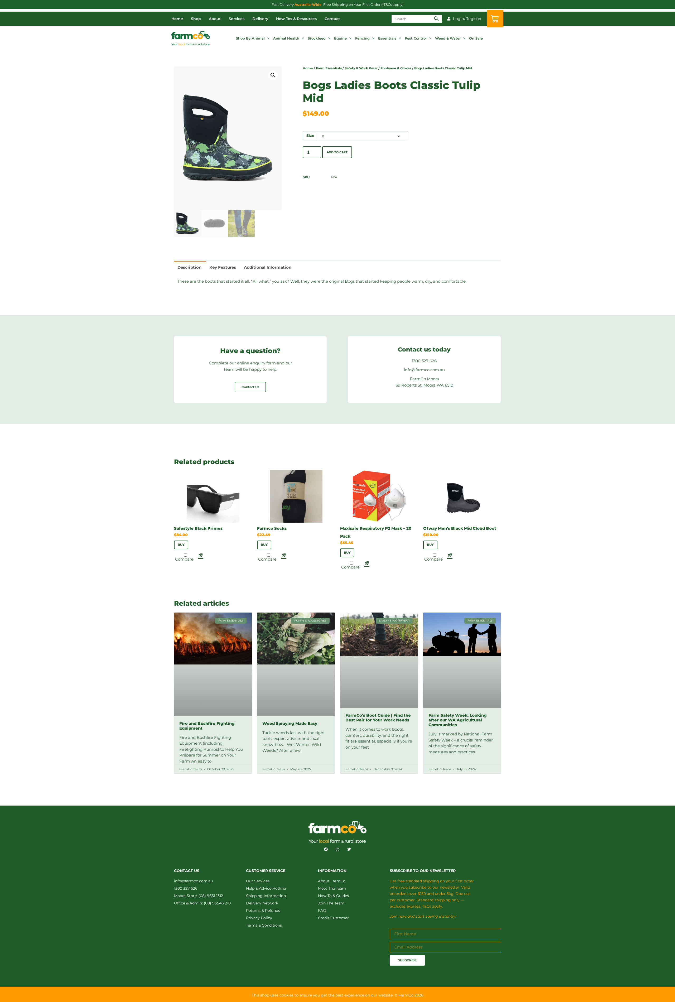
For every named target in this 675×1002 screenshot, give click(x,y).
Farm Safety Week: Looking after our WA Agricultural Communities (457, 720)
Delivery (260, 18)
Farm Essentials (329, 68)
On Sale (476, 38)
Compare (184, 559)
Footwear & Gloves (395, 68)
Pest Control (416, 38)
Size (310, 136)
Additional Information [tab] (267, 267)
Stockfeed (317, 38)
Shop (196, 18)
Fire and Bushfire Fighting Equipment (207, 726)
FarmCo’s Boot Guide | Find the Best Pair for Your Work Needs (378, 717)
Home (177, 18)
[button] (273, 75)
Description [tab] (189, 267)
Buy (181, 545)
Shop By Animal (250, 38)
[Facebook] (326, 849)
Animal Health (286, 38)
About (215, 18)
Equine (340, 38)
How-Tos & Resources (296, 18)
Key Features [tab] (222, 267)
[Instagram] (337, 849)
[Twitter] (349, 849)
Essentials (387, 38)
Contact (332, 18)
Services (236, 18)
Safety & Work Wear (361, 68)
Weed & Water (448, 38)
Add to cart (337, 152)
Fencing (362, 38)
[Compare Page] (200, 556)
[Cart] (495, 18)
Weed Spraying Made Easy (289, 723)
